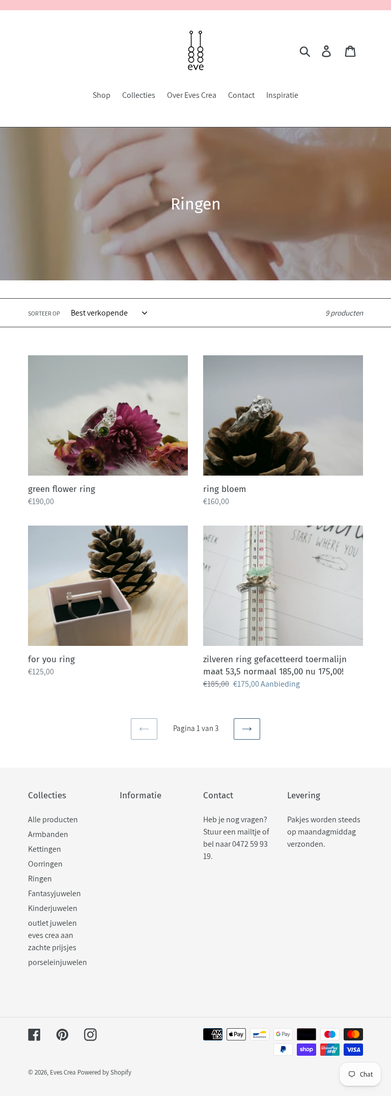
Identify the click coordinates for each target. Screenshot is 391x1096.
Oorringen (45, 863)
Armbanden (48, 834)
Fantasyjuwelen (54, 893)
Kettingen (44, 849)
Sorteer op (44, 313)
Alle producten (53, 819)
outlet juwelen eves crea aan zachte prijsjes (52, 935)
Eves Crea (63, 1072)
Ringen (40, 878)
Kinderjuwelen (52, 908)
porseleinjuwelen (57, 962)
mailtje (249, 831)
